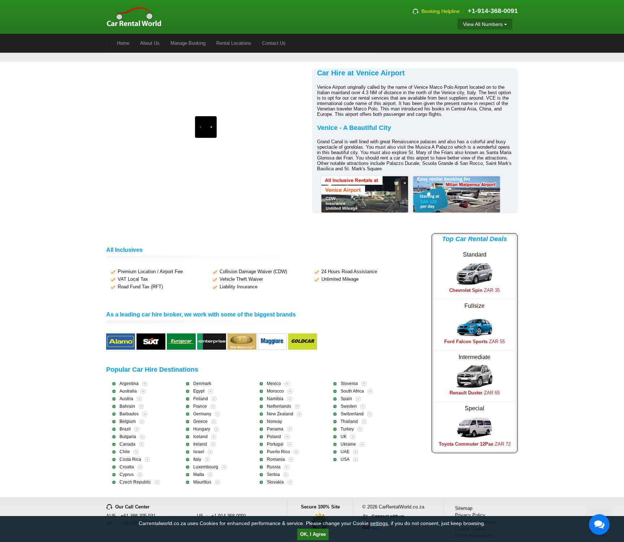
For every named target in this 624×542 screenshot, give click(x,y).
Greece (200, 421)
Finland (200, 398)
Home (123, 43)
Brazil (125, 429)
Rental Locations (233, 43)
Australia (128, 391)
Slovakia (275, 482)
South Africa (352, 391)
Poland (274, 436)
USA (345, 459)
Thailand (349, 421)
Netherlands (279, 406)
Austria (126, 398)
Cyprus (127, 474)
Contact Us (274, 43)
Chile (125, 451)
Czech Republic (135, 482)
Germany (202, 413)
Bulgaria (128, 436)
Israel (198, 451)
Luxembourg (205, 466)
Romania (276, 459)
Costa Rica (130, 459)
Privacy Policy (470, 515)
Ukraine (348, 444)
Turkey (347, 429)
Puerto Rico (278, 451)
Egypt (198, 391)
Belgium (128, 421)
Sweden (349, 406)
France (200, 406)
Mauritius (202, 482)
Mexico (274, 383)
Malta (198, 474)
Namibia (275, 398)
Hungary (201, 429)
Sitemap (463, 508)
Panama (275, 429)
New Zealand (280, 413)
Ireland (200, 444)
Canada (127, 444)
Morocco (275, 391)
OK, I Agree (313, 534)
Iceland (200, 436)
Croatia (127, 466)
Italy (197, 459)
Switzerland (352, 413)
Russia (274, 466)
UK (344, 436)
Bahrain (127, 406)
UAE (345, 451)
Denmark (202, 383)
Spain (346, 398)
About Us (150, 43)
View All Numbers (483, 24)
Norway (274, 421)
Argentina (129, 383)
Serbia (273, 474)
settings (379, 523)
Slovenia (349, 383)
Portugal (275, 444)
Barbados (129, 413)
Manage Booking (187, 43)
